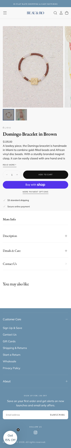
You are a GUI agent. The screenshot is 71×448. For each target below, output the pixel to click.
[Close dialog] (64, 196)
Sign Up (35, 247)
